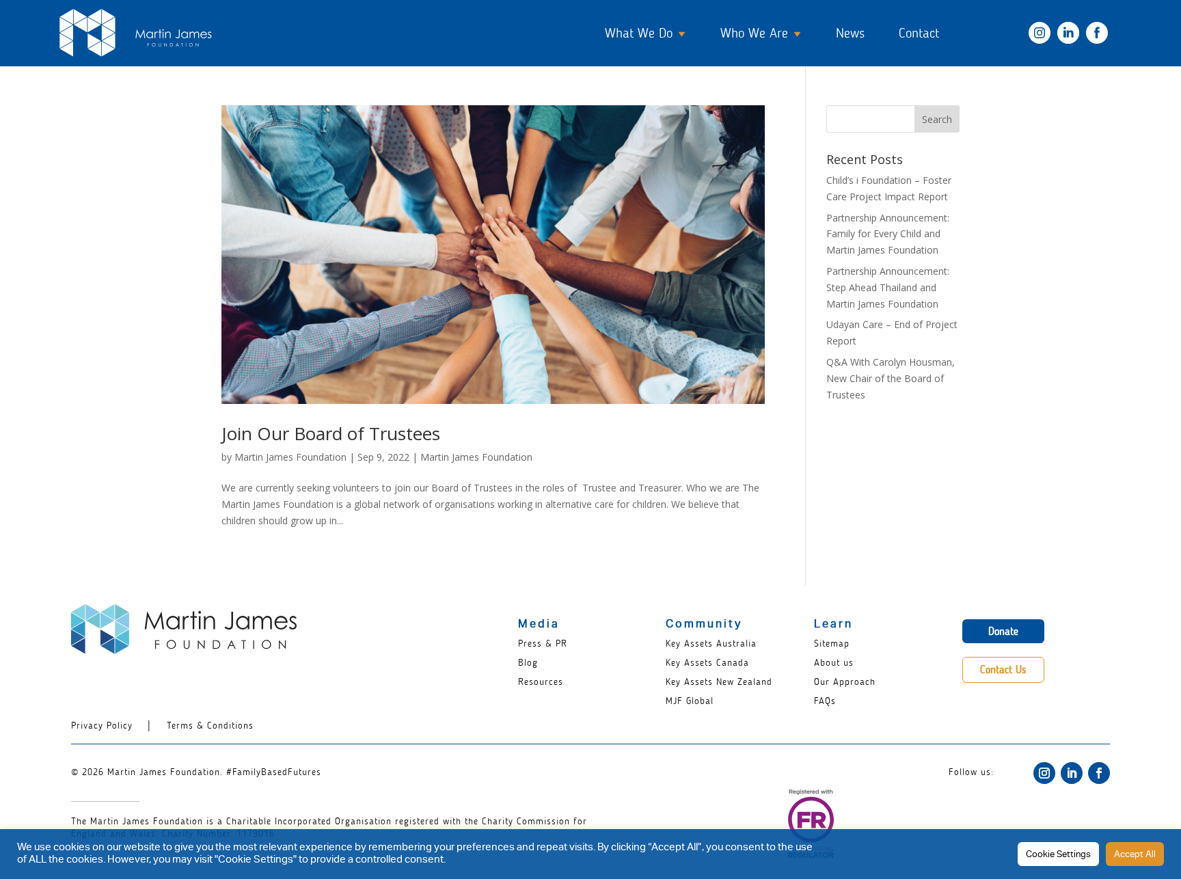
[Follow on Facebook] (1099, 773)
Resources (540, 682)
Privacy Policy (102, 725)
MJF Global (690, 701)
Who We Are (754, 33)
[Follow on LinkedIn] (1072, 773)
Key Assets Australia (711, 643)
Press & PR (542, 643)
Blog (528, 662)
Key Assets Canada (707, 662)
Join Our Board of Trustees (330, 433)
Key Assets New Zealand (719, 682)
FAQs (825, 701)
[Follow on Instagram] (1044, 773)
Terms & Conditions (210, 725)
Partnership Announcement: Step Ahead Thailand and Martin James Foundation (887, 287)
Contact (919, 33)
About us (834, 662)
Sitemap (832, 643)
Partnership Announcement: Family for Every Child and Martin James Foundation (887, 234)
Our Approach (844, 682)
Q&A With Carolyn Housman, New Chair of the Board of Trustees (890, 378)
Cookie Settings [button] (1058, 855)
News (850, 33)
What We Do (639, 33)
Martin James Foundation (290, 456)
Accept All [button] (1135, 855)
